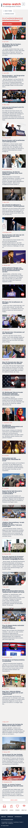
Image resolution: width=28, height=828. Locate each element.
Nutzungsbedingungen (7, 819)
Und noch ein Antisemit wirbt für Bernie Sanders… (13, 107)
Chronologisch (9, 13)
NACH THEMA (8, 10)
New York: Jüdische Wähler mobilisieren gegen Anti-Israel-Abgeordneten (12, 693)
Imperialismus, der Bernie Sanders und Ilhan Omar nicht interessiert (12, 173)
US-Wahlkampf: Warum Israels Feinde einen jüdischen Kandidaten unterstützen (12, 394)
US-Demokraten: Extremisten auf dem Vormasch (13, 332)
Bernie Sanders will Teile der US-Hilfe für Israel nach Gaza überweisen (13, 236)
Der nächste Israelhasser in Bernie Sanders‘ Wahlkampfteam (13, 205)
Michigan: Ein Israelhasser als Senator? (12, 302)
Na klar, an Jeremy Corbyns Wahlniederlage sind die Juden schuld (12, 786)
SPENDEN (17, 810)
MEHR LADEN (14, 800)
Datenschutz (18, 816)
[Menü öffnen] (23, 4)
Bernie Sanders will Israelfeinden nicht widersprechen (13, 141)
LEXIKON (11, 810)
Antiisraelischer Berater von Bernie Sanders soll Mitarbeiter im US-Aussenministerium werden (12, 269)
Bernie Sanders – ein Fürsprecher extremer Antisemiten (13, 76)
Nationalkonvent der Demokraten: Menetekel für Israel (11, 459)
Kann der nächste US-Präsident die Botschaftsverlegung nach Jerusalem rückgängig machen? (13, 558)
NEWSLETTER (4, 810)
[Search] (24, 24)
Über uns (3, 816)
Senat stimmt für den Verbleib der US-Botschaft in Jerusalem (12, 755)
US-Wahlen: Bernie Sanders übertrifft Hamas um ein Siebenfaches (11, 45)
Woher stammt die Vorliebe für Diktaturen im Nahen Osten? (12, 725)
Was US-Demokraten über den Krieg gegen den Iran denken (12, 362)
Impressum (10, 816)
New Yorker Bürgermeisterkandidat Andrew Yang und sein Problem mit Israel (13, 591)
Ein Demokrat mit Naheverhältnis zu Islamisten (13, 660)
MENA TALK (24, 810)
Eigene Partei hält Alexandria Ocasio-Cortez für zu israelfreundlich (12, 492)
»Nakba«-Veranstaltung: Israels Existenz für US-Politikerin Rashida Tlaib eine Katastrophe (13, 524)
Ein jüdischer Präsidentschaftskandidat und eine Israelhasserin (12, 426)
